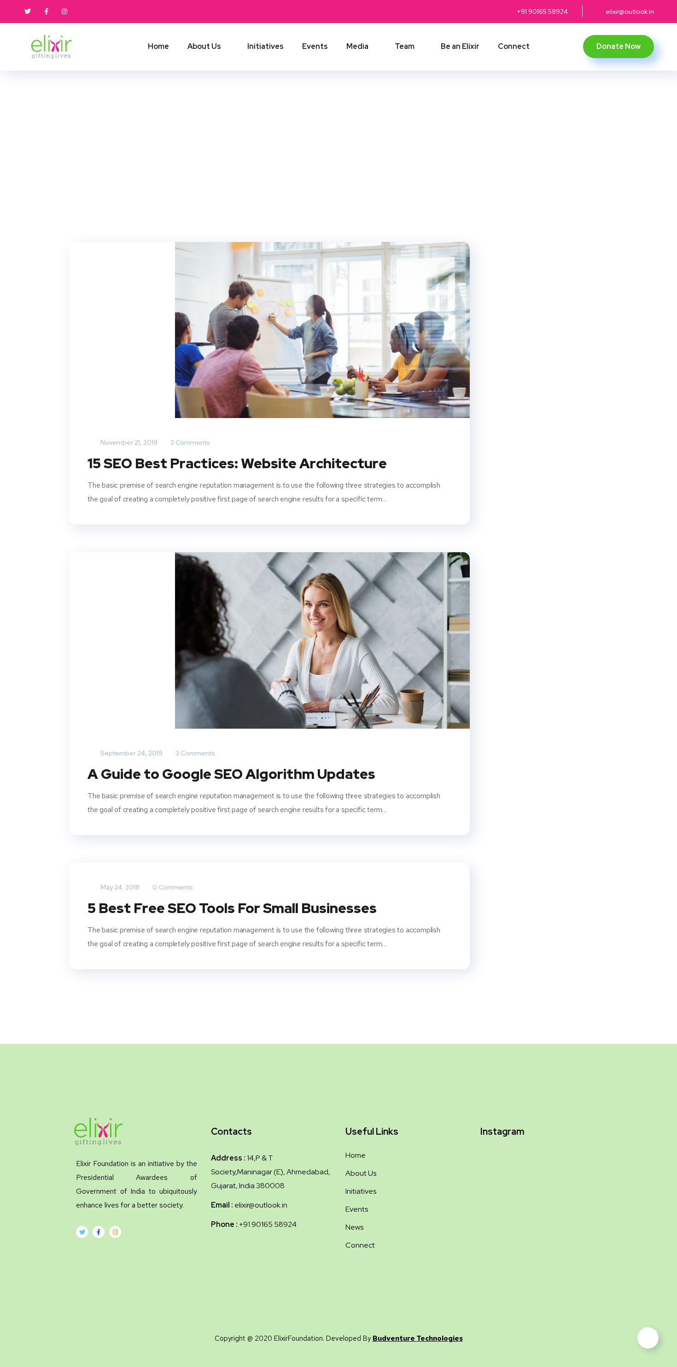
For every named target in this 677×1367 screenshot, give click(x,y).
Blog (345, 158)
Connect (514, 46)
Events (315, 46)
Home (158, 46)
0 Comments (172, 887)
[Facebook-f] (99, 1232)
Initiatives (265, 46)
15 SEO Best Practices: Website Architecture (237, 463)
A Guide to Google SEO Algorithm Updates (231, 774)
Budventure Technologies (418, 1338)
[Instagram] (115, 1232)
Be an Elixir (460, 46)
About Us (204, 46)
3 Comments (189, 442)
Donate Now (618, 46)
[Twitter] (82, 1232)
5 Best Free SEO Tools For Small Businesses (232, 908)
